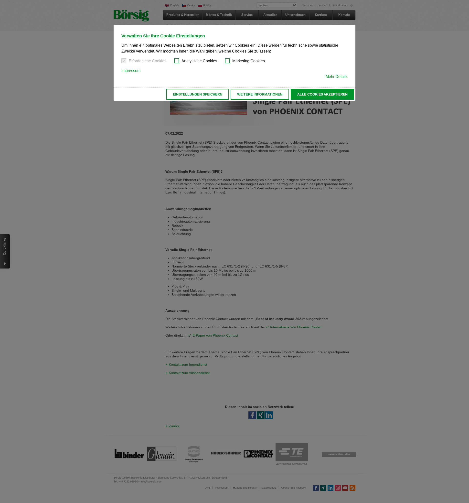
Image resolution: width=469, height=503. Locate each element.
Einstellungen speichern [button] (197, 94)
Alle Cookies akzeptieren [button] (322, 94)
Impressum (130, 71)
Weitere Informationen (259, 94)
